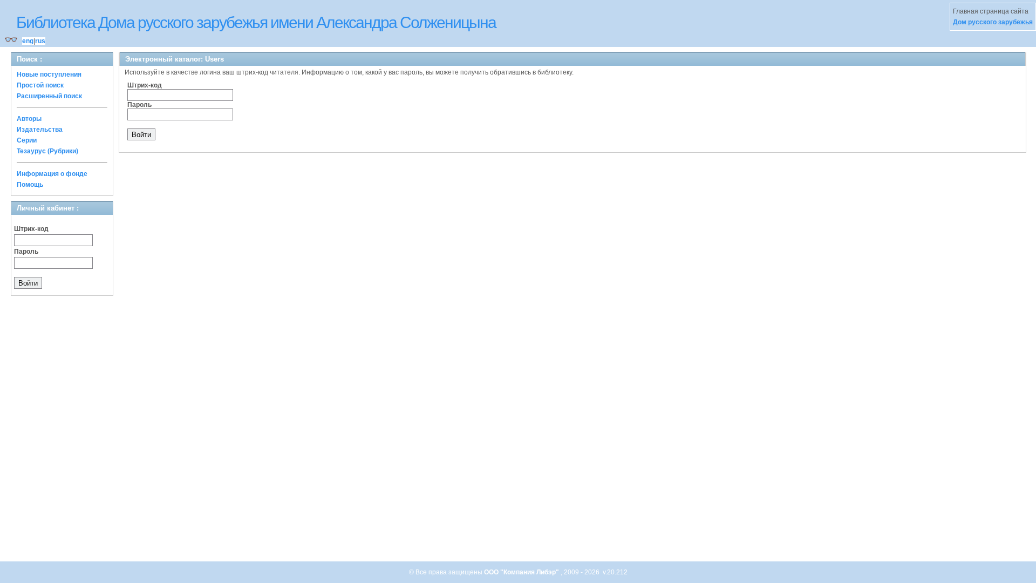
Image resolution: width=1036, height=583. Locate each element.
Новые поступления (49, 74)
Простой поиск (40, 85)
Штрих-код (31, 229)
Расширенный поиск (49, 96)
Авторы (29, 119)
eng (27, 41)
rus (40, 41)
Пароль (26, 251)
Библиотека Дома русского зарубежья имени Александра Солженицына (256, 22)
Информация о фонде (52, 174)
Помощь (30, 184)
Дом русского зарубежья (993, 22)
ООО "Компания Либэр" (522, 572)
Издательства (40, 129)
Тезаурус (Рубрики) (47, 151)
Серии (27, 140)
